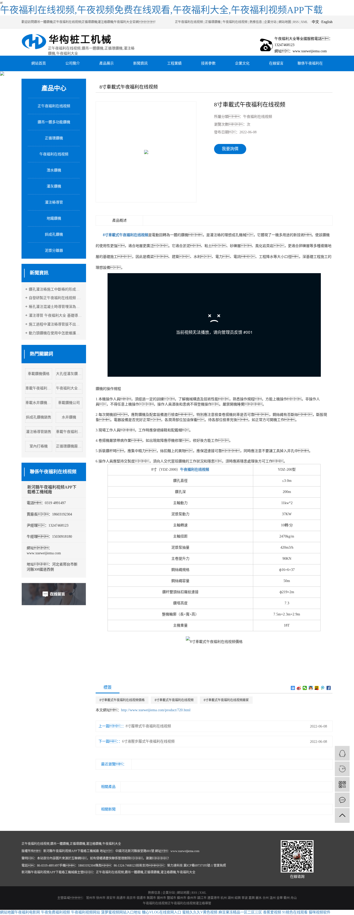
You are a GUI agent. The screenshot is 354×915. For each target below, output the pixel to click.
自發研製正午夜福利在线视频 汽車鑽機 (55, 298)
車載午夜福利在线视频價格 (38, 388)
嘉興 (252, 898)
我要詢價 (230, 149)
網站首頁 (38, 63)
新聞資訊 (140, 63)
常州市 (90, 898)
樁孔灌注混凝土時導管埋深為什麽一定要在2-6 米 (55, 307)
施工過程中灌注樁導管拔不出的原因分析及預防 (55, 324)
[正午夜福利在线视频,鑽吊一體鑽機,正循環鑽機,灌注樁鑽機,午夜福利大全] (71, 42)
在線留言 (276, 63)
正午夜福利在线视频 (189, 22)
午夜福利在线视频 (235, 22)
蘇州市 (181, 898)
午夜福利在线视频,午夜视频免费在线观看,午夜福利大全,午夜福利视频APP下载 (161, 10)
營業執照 (220, 865)
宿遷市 (141, 898)
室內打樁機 (39, 446)
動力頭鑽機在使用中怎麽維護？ (55, 333)
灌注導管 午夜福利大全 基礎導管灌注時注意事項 (55, 315)
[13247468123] (342, 768)
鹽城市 (171, 898)
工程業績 (174, 63)
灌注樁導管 (54, 202)
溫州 (273, 898)
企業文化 (242, 63)
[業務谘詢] (342, 753)
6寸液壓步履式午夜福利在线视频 (148, 741)
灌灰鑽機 (54, 186)
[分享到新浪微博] (299, 688)
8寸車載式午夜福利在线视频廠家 (226, 700)
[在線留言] (342, 800)
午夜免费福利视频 (55, 912)
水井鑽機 (69, 417)
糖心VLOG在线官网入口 (161, 912)
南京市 (131, 898)
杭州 (224, 898)
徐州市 (100, 898)
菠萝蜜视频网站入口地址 (121, 912)
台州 (266, 898)
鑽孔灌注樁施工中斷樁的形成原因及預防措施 (55, 289)
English (326, 22)
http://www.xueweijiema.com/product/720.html (155, 710)
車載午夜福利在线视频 (69, 432)
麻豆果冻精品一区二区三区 (240, 912)
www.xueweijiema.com (185, 851)
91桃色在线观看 (295, 912)
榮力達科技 (175, 865)
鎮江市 (202, 898)
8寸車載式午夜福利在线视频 (174, 700)
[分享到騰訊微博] (323, 688)
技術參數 (208, 63)
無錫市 (151, 898)
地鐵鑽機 (54, 218)
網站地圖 (285, 22)
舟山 (294, 898)
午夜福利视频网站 (85, 912)
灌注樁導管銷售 (38, 432)
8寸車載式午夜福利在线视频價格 (122, 700)
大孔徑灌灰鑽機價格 (69, 374)
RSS (296, 22)
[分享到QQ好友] (311, 688)
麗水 (259, 898)
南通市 (121, 898)
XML (304, 22)
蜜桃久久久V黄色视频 (199, 912)
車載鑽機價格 (38, 374)
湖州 (231, 898)
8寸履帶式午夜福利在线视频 (148, 726)
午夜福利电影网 (27, 912)
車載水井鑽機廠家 (38, 403)
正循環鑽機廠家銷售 (69, 446)
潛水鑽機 (54, 170)
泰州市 (191, 898)
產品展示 (106, 63)
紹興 (238, 898)
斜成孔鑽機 (54, 234)
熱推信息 (256, 22)
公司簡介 (72, 63)
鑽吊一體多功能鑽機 (54, 122)
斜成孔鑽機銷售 (38, 417)
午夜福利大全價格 (69, 388)
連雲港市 (213, 898)
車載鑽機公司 (69, 403)
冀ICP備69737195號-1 (198, 865)
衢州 (287, 898)
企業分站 (270, 22)
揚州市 (161, 898)
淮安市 (111, 898)
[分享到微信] (305, 688)
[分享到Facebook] (329, 688)
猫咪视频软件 (319, 912)
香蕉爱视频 (272, 912)
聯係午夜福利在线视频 (310, 66)
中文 (315, 22)
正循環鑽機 (213, 22)
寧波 (245, 898)
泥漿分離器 (54, 250)
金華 (280, 898)
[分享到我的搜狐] (317, 688)
